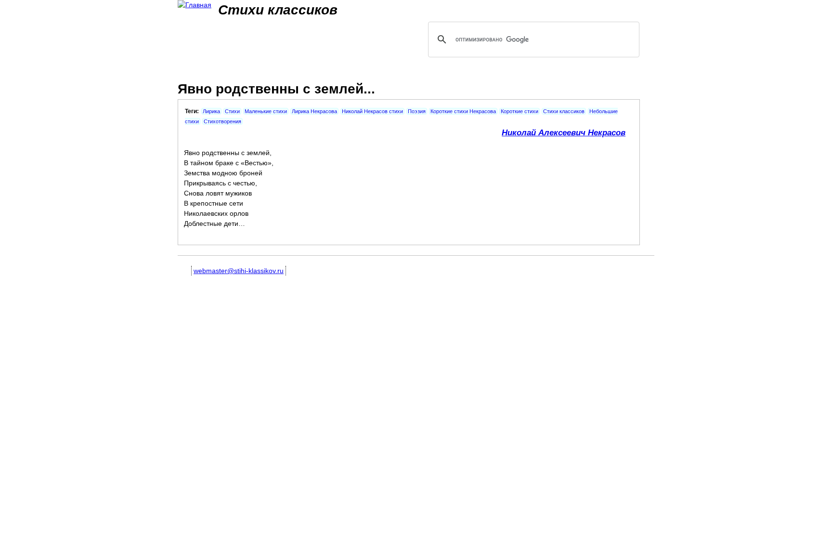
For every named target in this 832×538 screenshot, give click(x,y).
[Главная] (194, 5)
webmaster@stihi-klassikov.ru (239, 271)
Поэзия (417, 111)
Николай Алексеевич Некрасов (563, 132)
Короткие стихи (519, 111)
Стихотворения (222, 121)
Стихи (232, 111)
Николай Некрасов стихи (372, 111)
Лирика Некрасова (314, 111)
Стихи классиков (564, 111)
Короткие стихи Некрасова (463, 111)
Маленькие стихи (266, 111)
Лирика (211, 111)
